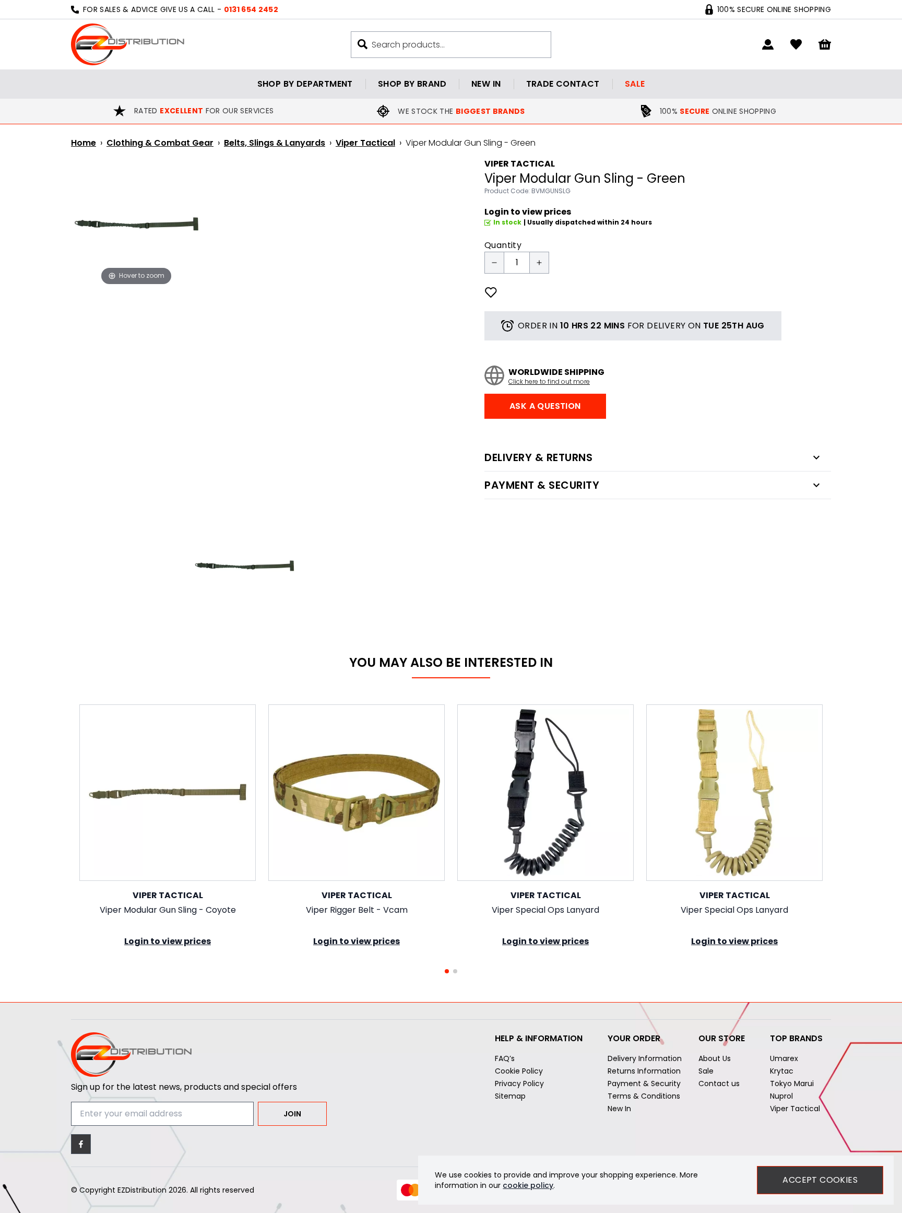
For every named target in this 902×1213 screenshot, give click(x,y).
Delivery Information (645, 1058)
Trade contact (563, 84)
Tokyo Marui (792, 1083)
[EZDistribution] (127, 44)
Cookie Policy (519, 1071)
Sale (635, 84)
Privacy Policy (519, 1083)
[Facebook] (81, 1144)
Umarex (784, 1058)
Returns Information (644, 1071)
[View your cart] (824, 44)
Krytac (781, 1071)
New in (486, 84)
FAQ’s (505, 1058)
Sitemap (510, 1096)
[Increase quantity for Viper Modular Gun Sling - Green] (539, 263)
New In (619, 1108)
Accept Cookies (820, 1180)
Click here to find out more (549, 382)
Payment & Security (644, 1083)
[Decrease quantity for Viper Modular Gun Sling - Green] (494, 263)
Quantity (502, 245)
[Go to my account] (768, 44)
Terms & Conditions (644, 1096)
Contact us (719, 1083)
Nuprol (781, 1096)
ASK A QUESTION (545, 406)
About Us (714, 1058)
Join (292, 1114)
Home (83, 143)
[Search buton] (362, 44)
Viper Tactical (365, 143)
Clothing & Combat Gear (159, 143)
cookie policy (528, 1185)
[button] (447, 971)
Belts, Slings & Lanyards (274, 143)
